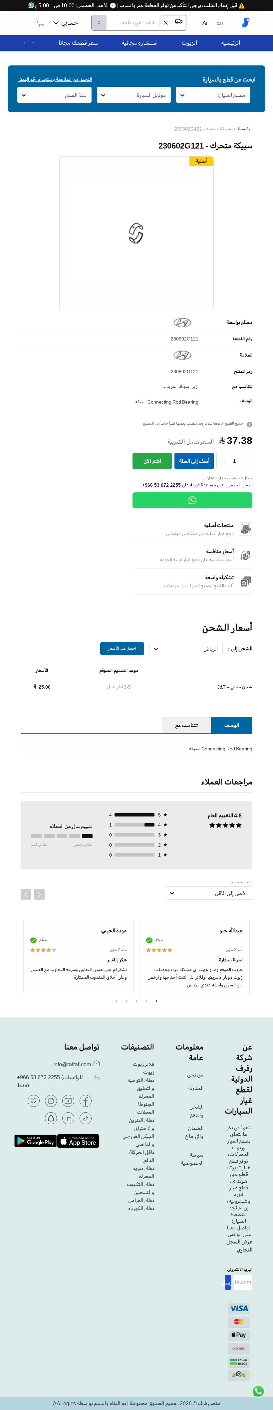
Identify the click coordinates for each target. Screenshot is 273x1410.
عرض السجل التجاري (239, 1245)
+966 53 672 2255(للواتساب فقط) (50, 1081)
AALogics (64, 1403)
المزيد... (169, 386)
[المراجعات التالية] (39, 894)
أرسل (228, 1282)
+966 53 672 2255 (161, 485)
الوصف (245, 401)
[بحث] (99, 22)
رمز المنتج (243, 371)
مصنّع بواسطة (239, 322)
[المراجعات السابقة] (26, 894)
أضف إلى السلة (194, 461)
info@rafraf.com (72, 1064)
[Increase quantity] (224, 461)
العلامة (246, 355)
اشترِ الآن (152, 461)
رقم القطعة (242, 338)
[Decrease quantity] (244, 461)
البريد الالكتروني (239, 1269)
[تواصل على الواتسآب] (258, 1395)
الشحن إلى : (240, 648)
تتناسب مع (242, 386)
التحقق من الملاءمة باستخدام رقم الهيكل (54, 79)
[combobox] (245, 95)
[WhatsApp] (192, 500)
